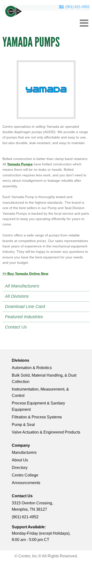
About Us (20, 460)
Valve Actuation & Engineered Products (46, 432)
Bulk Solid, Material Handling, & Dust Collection (44, 378)
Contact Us (16, 327)
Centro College (25, 475)
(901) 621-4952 (77, 7)
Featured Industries (24, 316)
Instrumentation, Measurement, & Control (40, 392)
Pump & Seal (23, 425)
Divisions (20, 360)
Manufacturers (24, 452)
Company (21, 445)
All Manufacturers (22, 286)
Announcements (26, 483)
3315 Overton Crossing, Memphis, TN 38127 (32, 506)
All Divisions (17, 296)
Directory (19, 468)
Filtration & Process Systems (37, 417)
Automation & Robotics (32, 368)
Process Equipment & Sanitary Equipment (38, 406)
